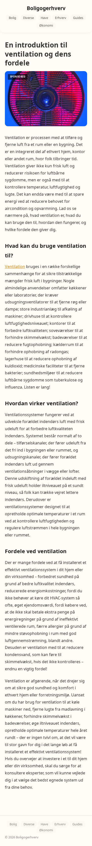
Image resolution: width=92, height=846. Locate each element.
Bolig (12, 18)
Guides (78, 18)
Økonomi (46, 25)
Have (44, 18)
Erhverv (60, 18)
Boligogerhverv (46, 8)
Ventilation (15, 266)
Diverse (28, 18)
